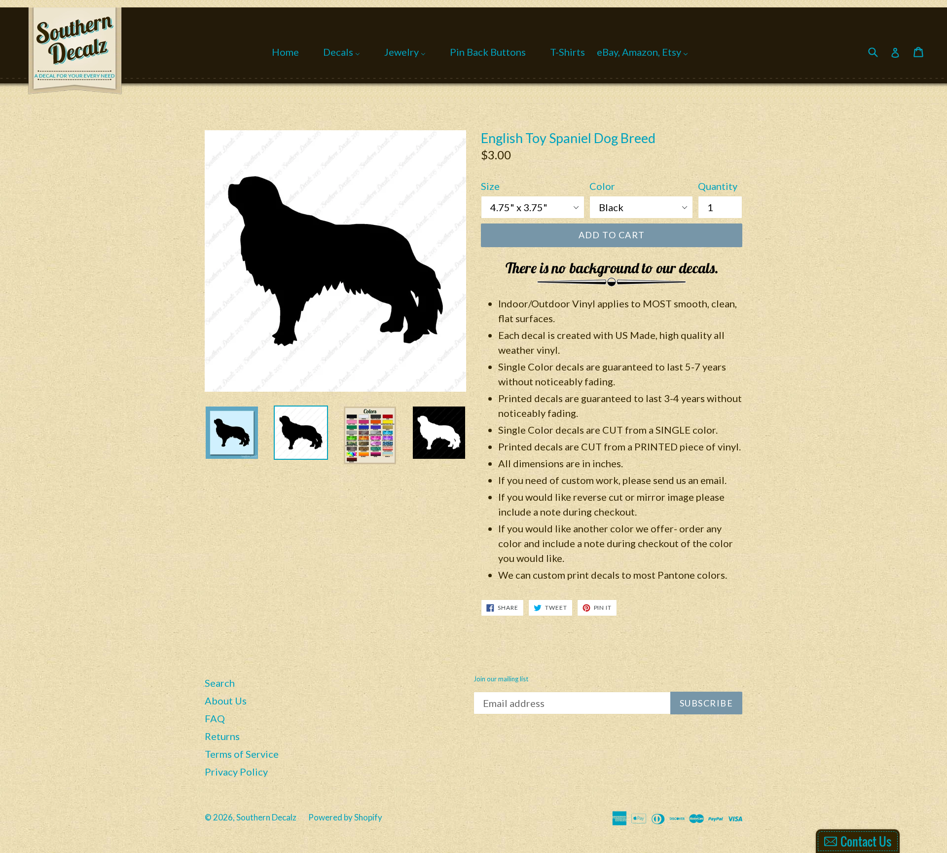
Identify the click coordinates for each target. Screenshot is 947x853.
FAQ (215, 718)
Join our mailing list (501, 679)
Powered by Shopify (345, 817)
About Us (226, 700)
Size (490, 186)
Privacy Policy (236, 772)
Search (220, 683)
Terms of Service (242, 754)
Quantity (717, 186)
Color (602, 186)
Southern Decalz (266, 817)
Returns (222, 736)
